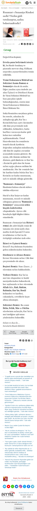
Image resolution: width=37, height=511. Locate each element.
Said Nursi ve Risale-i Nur (28, 8)
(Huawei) (29, 480)
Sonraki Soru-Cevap (24, 332)
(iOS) (23, 480)
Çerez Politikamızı (23, 502)
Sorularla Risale (9, 345)
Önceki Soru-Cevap (12, 332)
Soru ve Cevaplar (14, 8)
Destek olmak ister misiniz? (26, 493)
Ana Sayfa (4, 8)
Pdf (23, 354)
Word (14, 354)
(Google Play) (15, 480)
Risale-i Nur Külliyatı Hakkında (14, 350)
